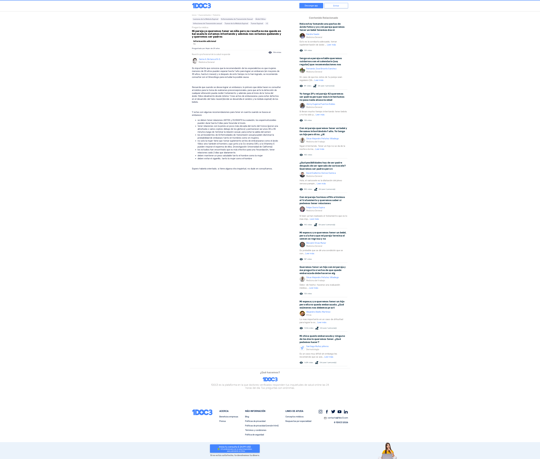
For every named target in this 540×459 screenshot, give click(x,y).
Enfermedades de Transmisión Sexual (237, 19)
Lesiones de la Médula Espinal (205, 19)
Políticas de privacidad (255, 421)
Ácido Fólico (261, 19)
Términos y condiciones (255, 430)
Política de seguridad (254, 435)
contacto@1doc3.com (336, 418)
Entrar (336, 6)
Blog (247, 417)
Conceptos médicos (294, 417)
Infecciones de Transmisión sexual (207, 23)
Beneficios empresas (228, 417)
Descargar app (311, 6)
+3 (267, 23)
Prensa (222, 421)
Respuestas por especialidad (298, 421)
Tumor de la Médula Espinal (236, 23)
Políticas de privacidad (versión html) (262, 426)
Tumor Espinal (257, 23)
